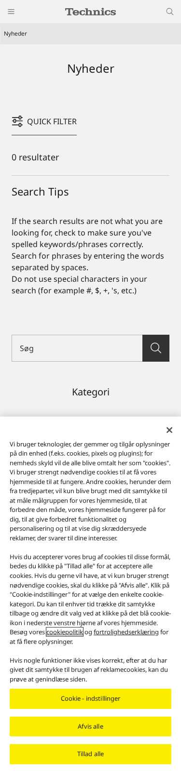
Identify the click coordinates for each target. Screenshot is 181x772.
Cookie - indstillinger (91, 698)
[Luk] (169, 430)
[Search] (155, 348)
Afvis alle (90, 726)
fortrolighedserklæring (126, 632)
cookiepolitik (64, 632)
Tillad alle (90, 753)
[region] (90, 594)
